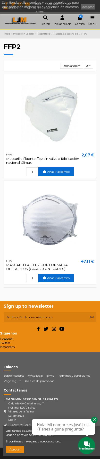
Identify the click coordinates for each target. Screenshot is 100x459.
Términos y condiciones (74, 375)
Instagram (7, 347)
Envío (50, 375)
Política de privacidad (40, 381)
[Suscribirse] (92, 317)
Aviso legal (35, 375)
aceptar (88, 7)
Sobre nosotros (14, 375)
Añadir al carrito (58, 171)
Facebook (6, 338)
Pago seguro (12, 381)
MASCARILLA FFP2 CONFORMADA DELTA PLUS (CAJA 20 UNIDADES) (37, 267)
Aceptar (15, 449)
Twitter (5, 342)
